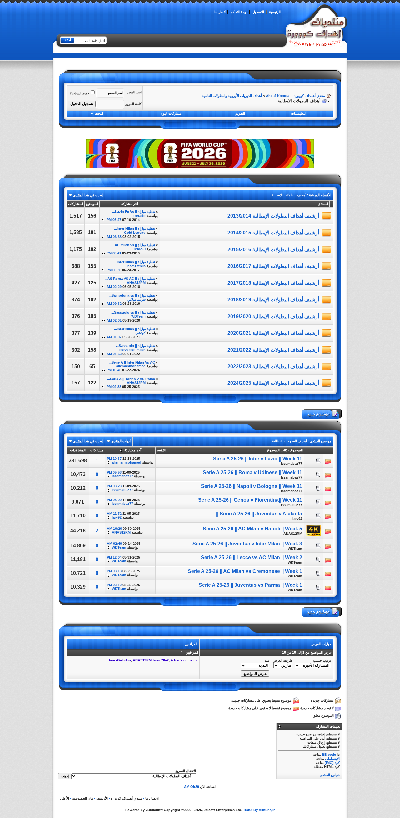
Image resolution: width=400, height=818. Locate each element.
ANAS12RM (136, 282)
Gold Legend (135, 232)
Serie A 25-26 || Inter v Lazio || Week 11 (257, 458)
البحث (99, 113)
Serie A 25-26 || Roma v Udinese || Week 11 (252, 472)
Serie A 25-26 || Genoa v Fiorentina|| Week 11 (250, 500)
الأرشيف (102, 798)
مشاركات (96, 450)
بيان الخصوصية (82, 798)
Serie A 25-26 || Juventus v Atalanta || (259, 513)
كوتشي (140, 333)
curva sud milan (132, 350)
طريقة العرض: (282, 660)
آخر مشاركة (132, 450)
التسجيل (258, 12)
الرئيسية (275, 12)
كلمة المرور (133, 104)
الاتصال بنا (152, 798)
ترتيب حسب (322, 660)
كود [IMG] (332, 763)
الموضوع (296, 450)
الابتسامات (332, 758)
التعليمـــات (298, 113)
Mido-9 (140, 249)
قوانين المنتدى (330, 775)
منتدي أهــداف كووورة (126, 798)
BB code (329, 754)
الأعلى (64, 798)
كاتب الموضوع (277, 450)
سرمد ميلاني (137, 299)
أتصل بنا (220, 12)
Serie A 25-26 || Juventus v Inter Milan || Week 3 (247, 543)
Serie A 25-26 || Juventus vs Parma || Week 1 (250, 585)
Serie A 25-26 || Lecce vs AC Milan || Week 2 (251, 557)
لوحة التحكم (239, 12)
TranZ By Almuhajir (259, 810)
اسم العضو (134, 92)
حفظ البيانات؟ (79, 93)
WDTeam (138, 316)
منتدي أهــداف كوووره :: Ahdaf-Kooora (295, 96)
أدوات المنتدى (121, 441)
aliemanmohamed (131, 366)
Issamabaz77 (291, 463)
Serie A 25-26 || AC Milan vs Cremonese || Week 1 (245, 571)
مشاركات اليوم (171, 113)
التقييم (161, 450)
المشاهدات (78, 450)
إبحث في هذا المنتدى (88, 195)
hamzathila (137, 266)
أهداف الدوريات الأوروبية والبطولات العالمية (232, 96)
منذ (267, 660)
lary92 (297, 518)
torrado (139, 216)
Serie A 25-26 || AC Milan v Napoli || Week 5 (252, 528)
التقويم (240, 113)
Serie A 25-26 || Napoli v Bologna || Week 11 (251, 486)
